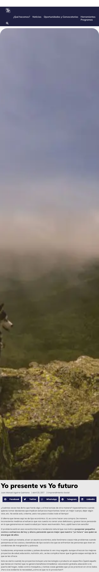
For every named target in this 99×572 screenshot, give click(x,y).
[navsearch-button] (7, 23)
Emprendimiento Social (58, 492)
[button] (12, 499)
